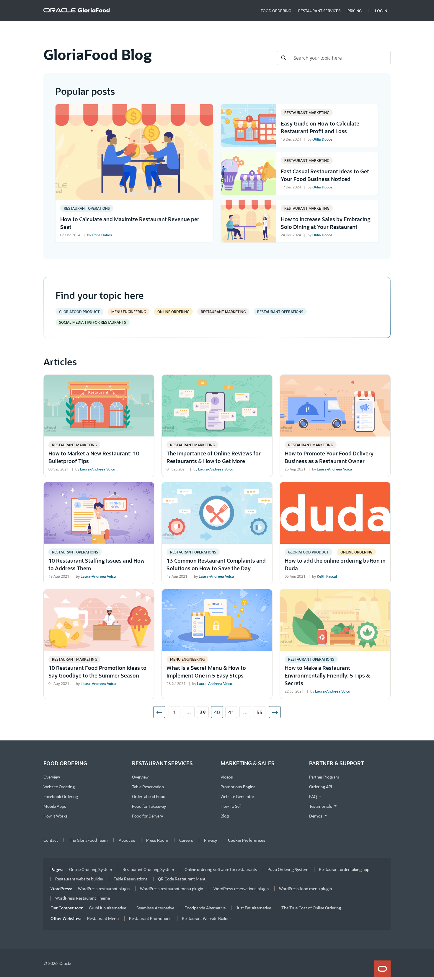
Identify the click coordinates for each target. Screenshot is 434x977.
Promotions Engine (238, 786)
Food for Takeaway (149, 806)
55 (259, 712)
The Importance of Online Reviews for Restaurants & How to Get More (214, 457)
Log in (381, 10)
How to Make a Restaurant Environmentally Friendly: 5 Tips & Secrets (327, 675)
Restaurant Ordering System (148, 869)
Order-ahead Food (148, 796)
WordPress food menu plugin (305, 888)
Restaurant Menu (103, 918)
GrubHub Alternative (107, 908)
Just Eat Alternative (253, 908)
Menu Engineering (128, 311)
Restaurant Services (319, 10)
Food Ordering (276, 10)
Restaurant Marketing (306, 112)
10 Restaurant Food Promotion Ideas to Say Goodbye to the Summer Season (97, 671)
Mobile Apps (54, 806)
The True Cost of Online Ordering (311, 908)
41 (231, 712)
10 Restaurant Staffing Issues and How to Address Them (96, 564)
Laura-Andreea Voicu (97, 469)
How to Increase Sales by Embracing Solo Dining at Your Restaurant (326, 223)
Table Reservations (131, 879)
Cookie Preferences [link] (246, 840)
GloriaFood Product (79, 311)
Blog (225, 816)
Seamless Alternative (155, 908)
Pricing (354, 10)
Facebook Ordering (60, 796)
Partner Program (324, 777)
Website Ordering (59, 786)
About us (127, 840)
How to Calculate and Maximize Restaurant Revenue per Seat (129, 223)
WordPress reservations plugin (241, 888)
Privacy (210, 840)
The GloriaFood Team (88, 840)
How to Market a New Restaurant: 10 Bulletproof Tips (93, 457)
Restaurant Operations (87, 208)
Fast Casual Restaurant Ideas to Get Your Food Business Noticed (325, 175)
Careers (186, 840)
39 (203, 712)
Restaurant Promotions (150, 918)
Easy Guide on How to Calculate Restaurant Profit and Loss (320, 127)
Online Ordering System (90, 869)
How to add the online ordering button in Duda (335, 564)
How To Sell (231, 806)
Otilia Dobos (102, 234)
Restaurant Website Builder (206, 918)
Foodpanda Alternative (205, 908)
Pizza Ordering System (288, 869)
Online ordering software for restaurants (221, 869)
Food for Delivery (147, 816)
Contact (50, 840)
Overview (51, 777)
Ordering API (320, 786)
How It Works (55, 816)
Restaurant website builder (79, 879)
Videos (227, 777)
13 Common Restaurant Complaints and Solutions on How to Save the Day (216, 564)
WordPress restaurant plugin (104, 888)
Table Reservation (148, 786)
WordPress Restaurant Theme (82, 898)
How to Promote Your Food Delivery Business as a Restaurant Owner (329, 457)
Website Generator (237, 796)
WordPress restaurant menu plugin (171, 888)
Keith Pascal (327, 576)
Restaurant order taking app (344, 869)
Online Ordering (173, 311)
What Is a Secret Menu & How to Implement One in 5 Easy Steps (206, 671)
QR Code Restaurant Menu (182, 879)
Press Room (157, 840)
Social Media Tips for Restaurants (92, 322)
